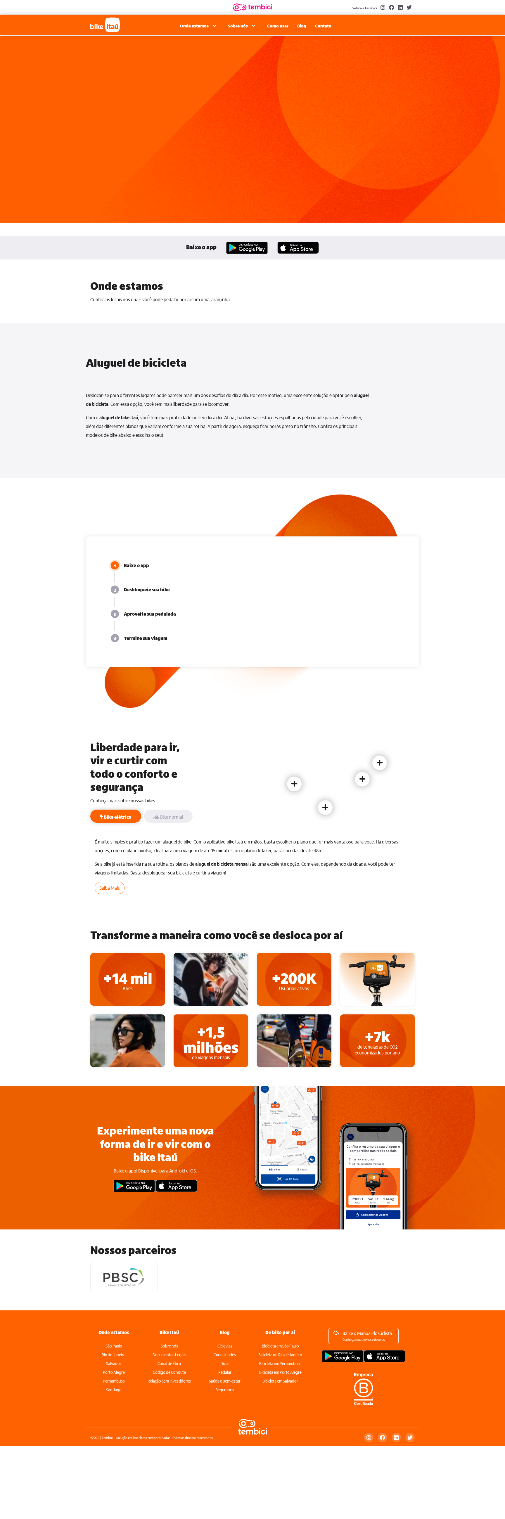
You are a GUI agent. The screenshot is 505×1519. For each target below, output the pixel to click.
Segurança (225, 1389)
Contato (323, 26)
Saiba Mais (109, 888)
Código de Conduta (169, 1372)
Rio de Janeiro (114, 1354)
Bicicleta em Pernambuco (280, 1363)
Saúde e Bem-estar (225, 1380)
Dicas (224, 1363)
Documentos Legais (169, 1354)
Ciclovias (224, 1345)
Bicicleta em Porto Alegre (280, 1372)
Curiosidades (225, 1354)
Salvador (113, 1363)
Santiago (114, 1389)
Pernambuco (114, 1380)
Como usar (277, 26)
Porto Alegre (114, 1372)
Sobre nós (169, 1345)
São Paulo (114, 1345)
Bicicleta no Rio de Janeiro (280, 1354)
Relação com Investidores (169, 1380)
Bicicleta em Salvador (280, 1380)
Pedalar (224, 1372)
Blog (301, 26)
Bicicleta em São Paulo (280, 1345)
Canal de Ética (169, 1363)
